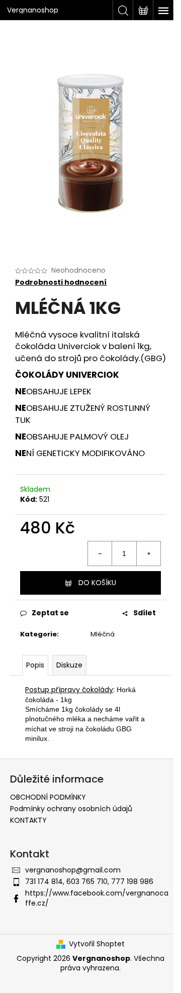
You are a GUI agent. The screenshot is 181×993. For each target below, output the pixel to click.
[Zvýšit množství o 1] (148, 553)
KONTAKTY (28, 820)
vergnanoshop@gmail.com (73, 870)
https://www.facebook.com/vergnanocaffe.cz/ (96, 898)
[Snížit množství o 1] (100, 553)
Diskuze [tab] (69, 665)
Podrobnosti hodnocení (61, 282)
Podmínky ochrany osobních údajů (71, 809)
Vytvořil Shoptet (97, 944)
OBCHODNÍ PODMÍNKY (48, 797)
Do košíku (97, 583)
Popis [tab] (35, 665)
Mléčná (102, 634)
